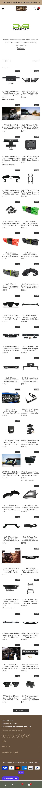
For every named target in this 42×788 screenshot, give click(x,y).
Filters (35, 61)
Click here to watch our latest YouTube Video (20, 2)
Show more (21, 711)
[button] (3, 61)
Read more (21, 48)
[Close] (39, 2)
